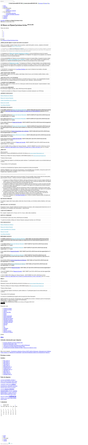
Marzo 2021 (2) (6, 372)
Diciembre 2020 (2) (7, 374)
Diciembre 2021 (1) (7, 367)
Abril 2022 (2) (6, 364)
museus (5, 314)
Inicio (2, 20)
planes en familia (4, 394)
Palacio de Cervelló (14, 63)
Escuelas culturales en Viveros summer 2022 (13, 342)
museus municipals (7, 317)
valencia (5, 311)
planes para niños (7, 312)
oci (4, 325)
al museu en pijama (7, 309)
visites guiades (4, 399)
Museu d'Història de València (7, 224)
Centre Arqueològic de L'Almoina (8, 229)
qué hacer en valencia (8, 332)
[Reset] (14, 1)
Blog (4, 20)
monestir (3, 387)
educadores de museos (8, 318)
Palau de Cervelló (4, 231)
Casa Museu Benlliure (20, 195)
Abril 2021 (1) (6, 370)
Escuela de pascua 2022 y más (9, 343)
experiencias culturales (7, 386)
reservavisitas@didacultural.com (37, 283)
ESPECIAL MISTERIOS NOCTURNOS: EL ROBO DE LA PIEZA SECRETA (23, 111)
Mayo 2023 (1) (6, 360)
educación (5, 323)
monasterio (15, 386)
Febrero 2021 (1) (7, 373)
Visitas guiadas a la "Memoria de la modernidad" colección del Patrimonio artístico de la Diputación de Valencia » (25, 352)
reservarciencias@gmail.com (39, 155)
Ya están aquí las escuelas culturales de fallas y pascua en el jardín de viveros (20, 347)
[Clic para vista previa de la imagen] (9, 40)
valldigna (3, 398)
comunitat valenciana (7, 322)
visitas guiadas (13, 398)
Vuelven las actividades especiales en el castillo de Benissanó (16, 345)
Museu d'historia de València (7, 95)
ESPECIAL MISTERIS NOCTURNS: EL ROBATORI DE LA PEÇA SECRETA (23, 276)
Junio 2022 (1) (6, 362)
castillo (12, 381)
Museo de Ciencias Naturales (7, 98)
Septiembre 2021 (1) (7, 369)
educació (5, 324)
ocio (4, 327)
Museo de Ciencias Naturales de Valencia (19, 53)
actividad (3, 380)
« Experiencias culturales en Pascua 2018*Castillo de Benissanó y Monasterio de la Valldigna (30, 351)
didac (2, 337)
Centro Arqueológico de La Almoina (16, 59)
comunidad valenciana (8, 320)
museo (6, 387)
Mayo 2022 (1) (6, 363)
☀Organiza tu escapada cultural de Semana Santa (14, 346)
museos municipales (7, 315)
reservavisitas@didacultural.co (36, 153)
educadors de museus (8, 319)
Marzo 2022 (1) (6, 365)
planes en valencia (7, 330)
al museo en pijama (7, 308)
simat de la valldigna (5, 396)
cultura (13, 384)
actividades (5, 328)
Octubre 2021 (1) (7, 368)
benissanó (9, 381)
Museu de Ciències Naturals (7, 227)
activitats (5, 329)
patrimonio (14, 392)
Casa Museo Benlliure (20, 69)
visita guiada (7, 398)
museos (5, 313)
